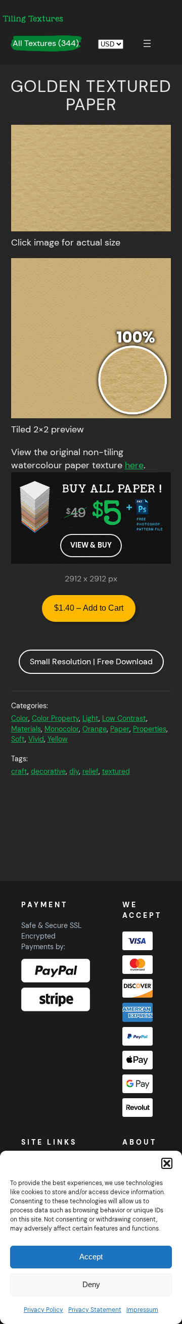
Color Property (55, 718)
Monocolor (61, 728)
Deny (91, 1284)
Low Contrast (124, 718)
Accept (91, 1256)
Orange (94, 728)
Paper (119, 728)
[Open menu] (147, 43)
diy (74, 771)
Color (19, 718)
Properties (149, 728)
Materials (26, 728)
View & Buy (91, 545)
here (134, 465)
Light (90, 718)
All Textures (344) (46, 43)
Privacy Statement (94, 1310)
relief (90, 771)
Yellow (58, 739)
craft (19, 771)
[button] (167, 1163)
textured (116, 771)
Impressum (142, 1310)
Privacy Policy (43, 1310)
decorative (48, 771)
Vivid (36, 739)
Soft (18, 739)
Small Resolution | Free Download (91, 661)
